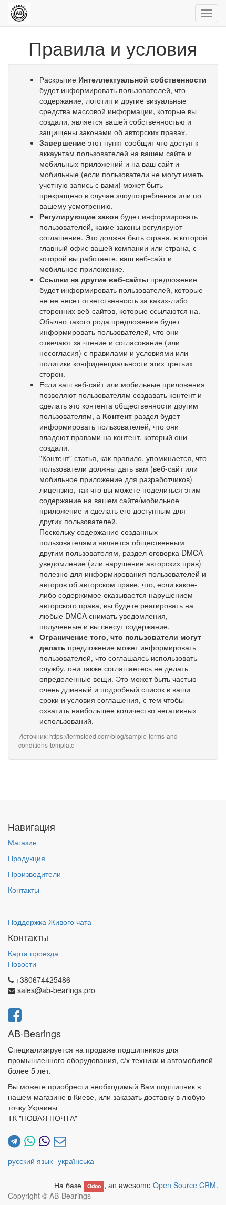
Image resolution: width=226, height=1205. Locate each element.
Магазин (22, 842)
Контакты (23, 889)
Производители (34, 874)
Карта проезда (33, 953)
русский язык (30, 1161)
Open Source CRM (184, 1185)
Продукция (26, 858)
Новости (22, 963)
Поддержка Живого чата (49, 921)
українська (76, 1161)
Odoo (94, 1186)
